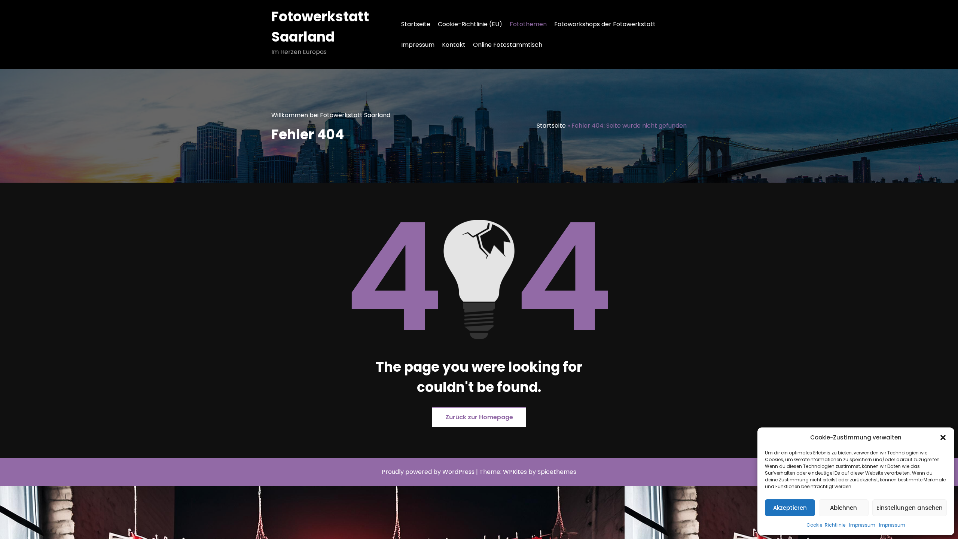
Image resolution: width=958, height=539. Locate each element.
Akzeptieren (790, 508)
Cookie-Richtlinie (825, 525)
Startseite (415, 24)
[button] (943, 437)
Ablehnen (843, 508)
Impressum (862, 525)
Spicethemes (556, 472)
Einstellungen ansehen (909, 508)
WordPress (458, 472)
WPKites (515, 472)
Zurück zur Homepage (479, 417)
